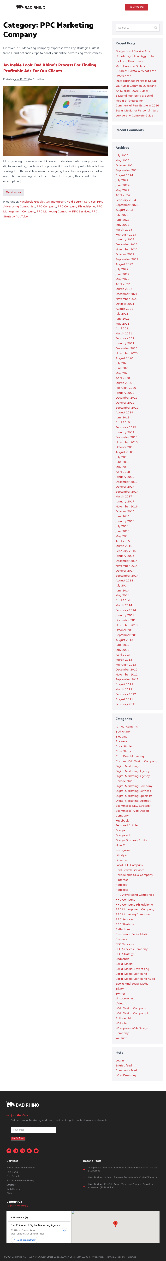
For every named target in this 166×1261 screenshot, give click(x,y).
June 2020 (123, 368)
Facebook (26, 201)
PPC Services (81, 211)
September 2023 (127, 205)
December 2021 (126, 294)
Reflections (123, 929)
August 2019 (124, 412)
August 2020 (124, 358)
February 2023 (126, 234)
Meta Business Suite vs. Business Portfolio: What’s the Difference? (136, 71)
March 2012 (124, 689)
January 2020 (125, 393)
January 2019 (125, 432)
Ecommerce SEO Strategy (133, 806)
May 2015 (122, 536)
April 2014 (123, 600)
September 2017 (127, 492)
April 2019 (123, 422)
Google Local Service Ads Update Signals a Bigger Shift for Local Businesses (136, 56)
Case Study (123, 751)
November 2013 (127, 625)
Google (120, 830)
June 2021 (123, 318)
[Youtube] (36, 1150)
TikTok (120, 988)
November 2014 (127, 566)
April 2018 (123, 472)
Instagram (58, 201)
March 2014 (124, 605)
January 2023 (125, 239)
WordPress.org (126, 1075)
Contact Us (14, 1202)
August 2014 (124, 580)
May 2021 (122, 323)
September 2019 (127, 407)
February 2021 (126, 338)
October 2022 (125, 254)
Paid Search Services (81, 201)
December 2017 (126, 482)
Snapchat (122, 959)
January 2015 (125, 556)
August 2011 (124, 699)
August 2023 (124, 210)
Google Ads (42, 201)
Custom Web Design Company (136, 761)
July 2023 (122, 215)
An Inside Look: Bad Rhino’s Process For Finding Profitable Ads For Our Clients (49, 68)
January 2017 (125, 501)
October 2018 (125, 447)
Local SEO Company (129, 865)
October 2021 (125, 304)
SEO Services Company (132, 949)
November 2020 (127, 353)
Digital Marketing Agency (133, 771)
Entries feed (124, 1065)
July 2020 (122, 363)
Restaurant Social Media (132, 934)
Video (119, 1003)
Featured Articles (127, 825)
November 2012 (127, 674)
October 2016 (125, 511)
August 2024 (124, 175)
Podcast (121, 885)
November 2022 (127, 249)
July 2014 (122, 585)
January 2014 (125, 615)
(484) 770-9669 (17, 1205)
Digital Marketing (127, 766)
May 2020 (122, 373)
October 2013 (125, 630)
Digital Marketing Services (133, 791)
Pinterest (122, 880)
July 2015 (122, 526)
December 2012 (126, 669)
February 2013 (126, 665)
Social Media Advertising (132, 969)
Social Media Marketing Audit (135, 979)
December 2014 (126, 561)
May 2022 (122, 279)
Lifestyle (121, 855)
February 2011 (126, 704)
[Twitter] (29, 1150)
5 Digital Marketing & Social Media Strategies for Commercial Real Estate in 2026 (137, 101)
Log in (120, 1060)
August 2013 (124, 640)
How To (121, 845)
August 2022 (124, 264)
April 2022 (123, 284)
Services (12, 1161)
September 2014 (127, 576)
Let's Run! (18, 1138)
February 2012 (126, 694)
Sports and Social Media (132, 983)
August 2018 (124, 452)
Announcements (127, 726)
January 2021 (125, 343)
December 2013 (126, 620)
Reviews (121, 939)
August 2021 (124, 309)
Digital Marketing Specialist (134, 796)
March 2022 (124, 289)
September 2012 (127, 679)
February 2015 (126, 551)
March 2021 (124, 333)
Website (121, 1023)
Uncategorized (125, 998)
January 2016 (125, 521)
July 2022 (122, 269)
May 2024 (122, 190)
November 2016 (127, 506)
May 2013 (122, 650)
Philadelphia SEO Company (134, 875)
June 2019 (123, 417)
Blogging (122, 736)
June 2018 (123, 462)
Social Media (124, 964)
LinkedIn (121, 860)
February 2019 (126, 427)
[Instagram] (22, 1150)
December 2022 (126, 244)
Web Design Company (131, 1008)
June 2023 (123, 220)
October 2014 (125, 571)
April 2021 (123, 328)
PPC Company (46, 206)
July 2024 (122, 180)
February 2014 (126, 610)
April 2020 (123, 378)
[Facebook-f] (8, 1150)
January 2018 (125, 477)
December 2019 (126, 397)
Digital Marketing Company (134, 786)
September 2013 (127, 635)
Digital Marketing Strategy (133, 801)
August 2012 (124, 684)
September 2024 (127, 170)
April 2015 (123, 541)
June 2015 (123, 531)
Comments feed (126, 1070)
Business (122, 741)
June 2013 (123, 645)
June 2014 (123, 590)
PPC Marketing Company (54, 211)
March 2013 (124, 660)
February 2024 (126, 200)
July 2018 (122, 457)
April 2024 (123, 195)
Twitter (120, 993)
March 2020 (124, 383)
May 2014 (122, 595)
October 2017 (125, 486)
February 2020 (126, 388)
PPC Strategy (125, 924)
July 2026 (122, 155)
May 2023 (122, 225)
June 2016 (123, 516)
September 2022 (127, 259)
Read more (13, 192)
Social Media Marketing (131, 974)
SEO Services (125, 944)
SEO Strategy (125, 954)
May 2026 (122, 160)
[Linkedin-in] (15, 1150)
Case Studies (124, 746)
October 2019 (125, 402)
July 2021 (122, 313)
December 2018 (126, 437)
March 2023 (124, 229)
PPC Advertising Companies (135, 895)
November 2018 (127, 442)
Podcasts (122, 890)
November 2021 (127, 299)
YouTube (22, 216)
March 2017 (124, 496)
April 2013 (123, 655)
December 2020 (126, 348)
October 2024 (125, 165)
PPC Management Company (135, 909)
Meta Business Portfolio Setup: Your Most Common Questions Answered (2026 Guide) (136, 86)
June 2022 (123, 274)
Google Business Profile (131, 840)
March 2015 (124, 546)
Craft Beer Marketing (130, 756)
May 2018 (122, 467)
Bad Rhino (123, 731)
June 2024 (123, 185)
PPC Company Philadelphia (76, 206)
